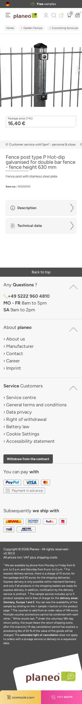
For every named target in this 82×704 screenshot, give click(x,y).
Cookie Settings (22, 434)
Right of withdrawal (26, 419)
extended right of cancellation (39, 635)
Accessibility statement (30, 441)
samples (46, 4)
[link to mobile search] (53, 15)
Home (10, 28)
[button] (8, 4)
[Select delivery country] (8, 4)
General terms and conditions (36, 404)
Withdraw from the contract (28, 459)
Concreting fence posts (67, 28)
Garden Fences (32, 28)
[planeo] (48, 677)
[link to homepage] (25, 16)
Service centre (21, 397)
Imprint (13, 368)
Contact (14, 353)
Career (13, 361)
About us (15, 339)
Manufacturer (20, 346)
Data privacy (19, 412)
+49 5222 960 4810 (29, 296)
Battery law (17, 426)
